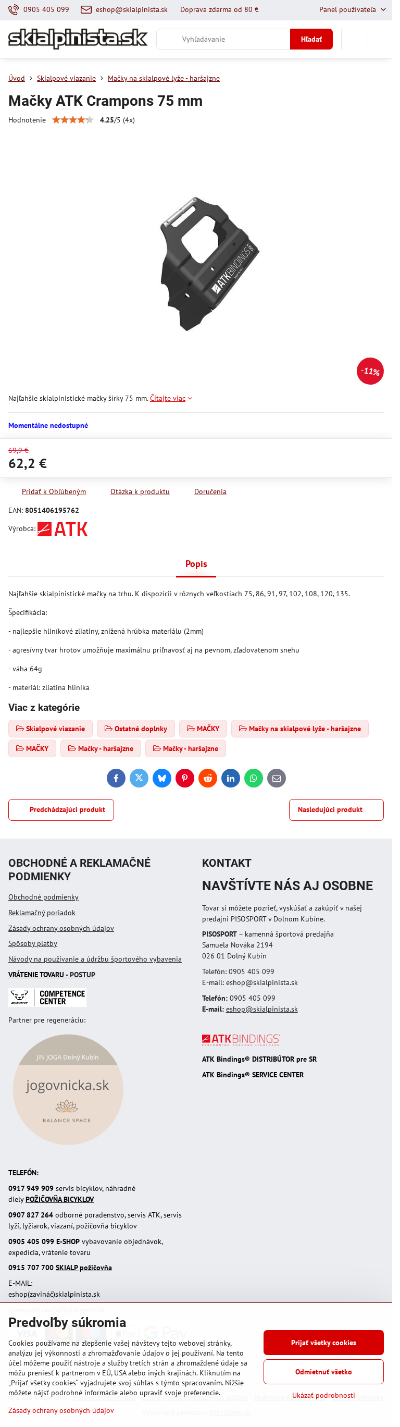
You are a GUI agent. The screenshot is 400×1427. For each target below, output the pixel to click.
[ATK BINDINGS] (241, 1043)
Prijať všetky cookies (323, 1342)
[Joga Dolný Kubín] (68, 1146)
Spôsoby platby (32, 943)
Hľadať (311, 39)
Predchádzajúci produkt (67, 809)
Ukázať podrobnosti (323, 1395)
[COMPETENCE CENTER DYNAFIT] (47, 1004)
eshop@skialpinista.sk (262, 1009)
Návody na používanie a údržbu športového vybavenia (95, 959)
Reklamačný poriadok (42, 912)
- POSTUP (51, 974)
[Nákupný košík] (354, 39)
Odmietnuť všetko (323, 1371)
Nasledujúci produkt (330, 809)
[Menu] (379, 39)
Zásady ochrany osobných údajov (61, 928)
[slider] (73, 120)
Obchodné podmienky (43, 897)
